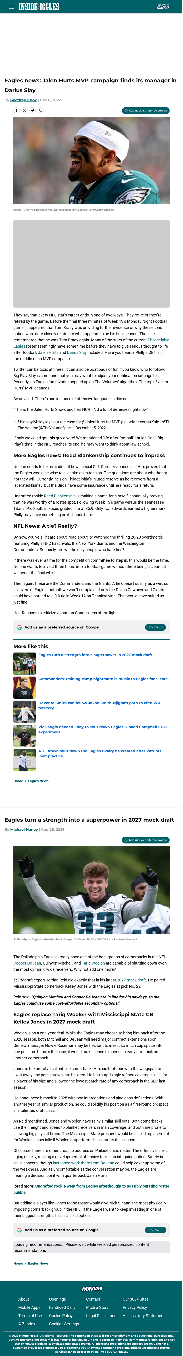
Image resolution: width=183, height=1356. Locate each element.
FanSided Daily (62, 1307)
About (23, 1299)
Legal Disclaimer (101, 1315)
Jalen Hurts (48, 352)
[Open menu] (11, 6)
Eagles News (38, 781)
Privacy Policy (135, 1307)
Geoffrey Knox (23, 100)
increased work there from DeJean (83, 1163)
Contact (93, 1299)
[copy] (40, 110)
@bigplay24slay (30, 422)
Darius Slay (77, 352)
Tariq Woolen (93, 963)
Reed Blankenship (60, 496)
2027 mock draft (131, 980)
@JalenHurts (93, 422)
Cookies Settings (64, 1324)
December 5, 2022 (90, 427)
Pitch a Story (97, 1307)
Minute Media (28, 1335)
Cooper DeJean (27, 963)
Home (18, 781)
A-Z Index (26, 1324)
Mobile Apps (29, 1307)
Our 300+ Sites (136, 1299)
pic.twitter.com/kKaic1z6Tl (145, 422)
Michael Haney (24, 829)
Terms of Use (30, 1315)
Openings (57, 1299)
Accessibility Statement (144, 1315)
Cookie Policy (61, 1315)
